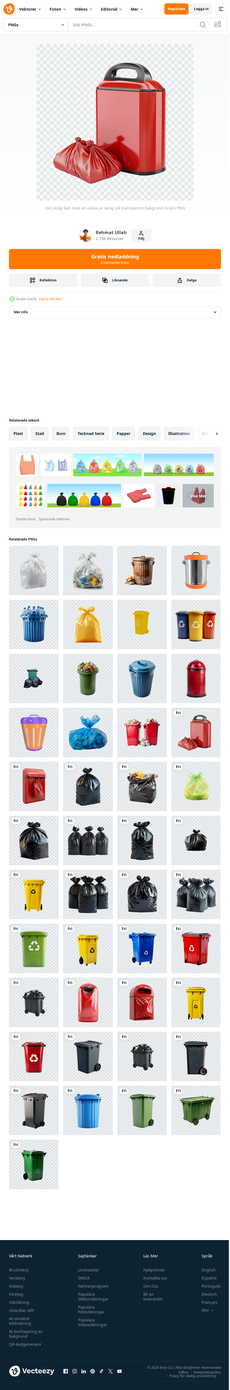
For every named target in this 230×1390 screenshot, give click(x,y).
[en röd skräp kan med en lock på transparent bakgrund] (88, 1002)
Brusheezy (19, 1270)
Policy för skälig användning (188, 1375)
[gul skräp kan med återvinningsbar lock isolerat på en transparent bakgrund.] (142, 624)
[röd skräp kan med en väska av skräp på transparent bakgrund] (195, 732)
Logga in (201, 8)
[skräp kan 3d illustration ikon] (195, 570)
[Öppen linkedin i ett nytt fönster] (83, 1371)
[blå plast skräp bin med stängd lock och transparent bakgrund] (142, 678)
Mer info (21, 312)
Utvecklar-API (21, 1310)
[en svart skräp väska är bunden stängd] (195, 840)
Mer (134, 9)
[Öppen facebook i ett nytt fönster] (65, 1371)
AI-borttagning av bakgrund (25, 1334)
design (149, 433)
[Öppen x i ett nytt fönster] (110, 1371)
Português (207, 1286)
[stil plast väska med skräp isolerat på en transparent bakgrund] (88, 570)
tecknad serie (91, 433)
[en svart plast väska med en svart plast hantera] (142, 894)
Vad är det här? (50, 299)
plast (18, 433)
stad (39, 433)
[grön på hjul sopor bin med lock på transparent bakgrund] (195, 1110)
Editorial (109, 9)
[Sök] (202, 24)
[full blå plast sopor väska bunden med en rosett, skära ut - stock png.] (88, 732)
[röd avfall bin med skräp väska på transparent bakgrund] (34, 786)
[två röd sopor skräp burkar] (142, 732)
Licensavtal (87, 1270)
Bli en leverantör (150, 1297)
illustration (179, 433)
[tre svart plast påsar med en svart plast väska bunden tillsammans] (88, 894)
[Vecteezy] (9, 9)
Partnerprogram (92, 1286)
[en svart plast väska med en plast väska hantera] (34, 840)
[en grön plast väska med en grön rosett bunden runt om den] (195, 786)
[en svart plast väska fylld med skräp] (142, 786)
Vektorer (27, 9)
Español (204, 1278)
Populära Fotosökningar (90, 1309)
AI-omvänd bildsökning (20, 1321)
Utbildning (19, 1302)
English (204, 1270)
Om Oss (148, 1286)
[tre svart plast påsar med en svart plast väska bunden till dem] (195, 894)
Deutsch (205, 1294)
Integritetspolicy (203, 1371)
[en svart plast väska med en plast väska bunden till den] (88, 786)
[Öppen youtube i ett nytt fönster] (119, 1371)
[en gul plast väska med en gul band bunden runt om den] (88, 624)
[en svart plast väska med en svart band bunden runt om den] (142, 840)
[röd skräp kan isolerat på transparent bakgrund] (142, 1002)
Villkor (179, 1371)
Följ (141, 238)
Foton (55, 9)
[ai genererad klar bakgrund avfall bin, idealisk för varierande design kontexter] (34, 1056)
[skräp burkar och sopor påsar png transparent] (34, 678)
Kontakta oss (153, 1278)
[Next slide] (208, 433)
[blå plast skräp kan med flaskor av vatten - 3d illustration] (34, 624)
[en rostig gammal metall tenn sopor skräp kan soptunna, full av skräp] (142, 570)
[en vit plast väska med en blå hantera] (34, 570)
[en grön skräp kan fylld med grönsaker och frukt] (88, 678)
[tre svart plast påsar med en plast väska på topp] (88, 840)
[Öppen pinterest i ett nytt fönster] (92, 1371)
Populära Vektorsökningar (92, 1297)
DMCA (82, 1278)
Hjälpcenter (152, 1270)
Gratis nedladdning (115, 259)
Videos (81, 9)
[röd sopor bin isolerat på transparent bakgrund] (195, 678)
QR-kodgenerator (25, 1344)
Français (205, 1302)
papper (123, 433)
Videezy (16, 1286)
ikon (60, 433)
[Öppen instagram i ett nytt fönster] (74, 1371)
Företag (16, 1294)
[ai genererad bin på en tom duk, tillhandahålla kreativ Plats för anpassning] (142, 948)
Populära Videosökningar (91, 1322)
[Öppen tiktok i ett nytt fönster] (101, 1371)
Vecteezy (17, 1278)
